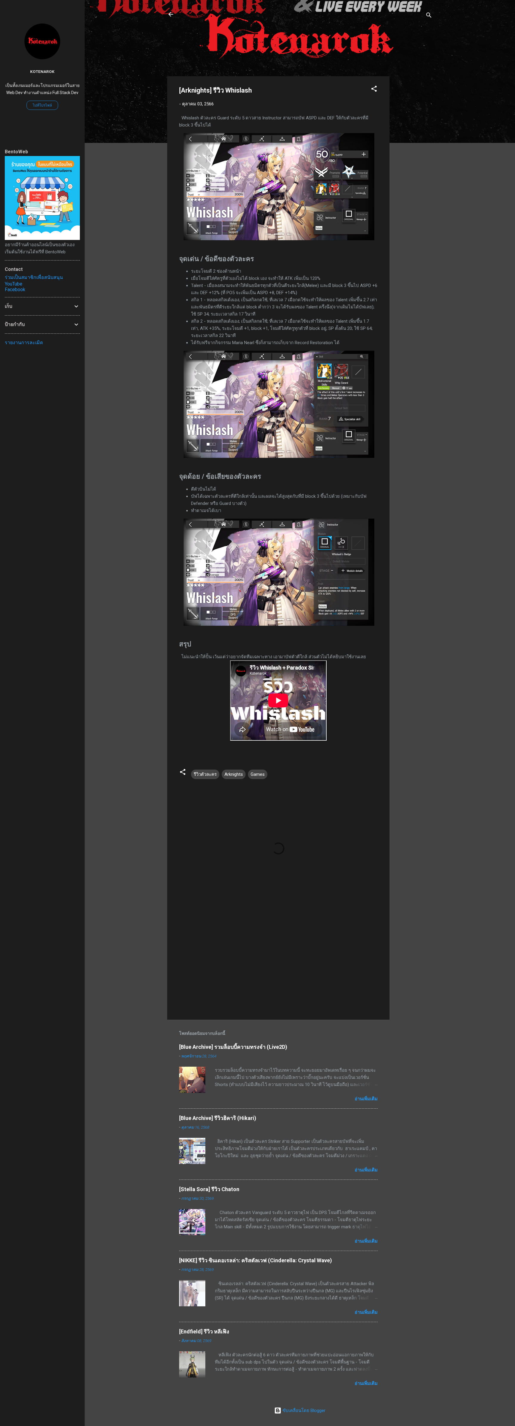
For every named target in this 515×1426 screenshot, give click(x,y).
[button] (374, 89)
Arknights (233, 774)
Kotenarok (42, 71)
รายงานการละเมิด (24, 342)
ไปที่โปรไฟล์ (42, 105)
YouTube (13, 284)
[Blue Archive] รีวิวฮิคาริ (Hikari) (217, 1118)
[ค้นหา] (428, 16)
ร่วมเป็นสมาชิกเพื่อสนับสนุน (34, 277)
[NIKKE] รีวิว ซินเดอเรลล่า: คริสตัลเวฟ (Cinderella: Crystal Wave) (255, 1260)
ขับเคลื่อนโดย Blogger (303, 1410)
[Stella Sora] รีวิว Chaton (209, 1189)
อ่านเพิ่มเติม (366, 1099)
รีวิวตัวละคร (205, 774)
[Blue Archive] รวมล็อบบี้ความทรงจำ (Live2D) (233, 1047)
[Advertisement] (413, 165)
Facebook (15, 289)
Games (258, 774)
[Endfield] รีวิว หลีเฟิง (204, 1331)
